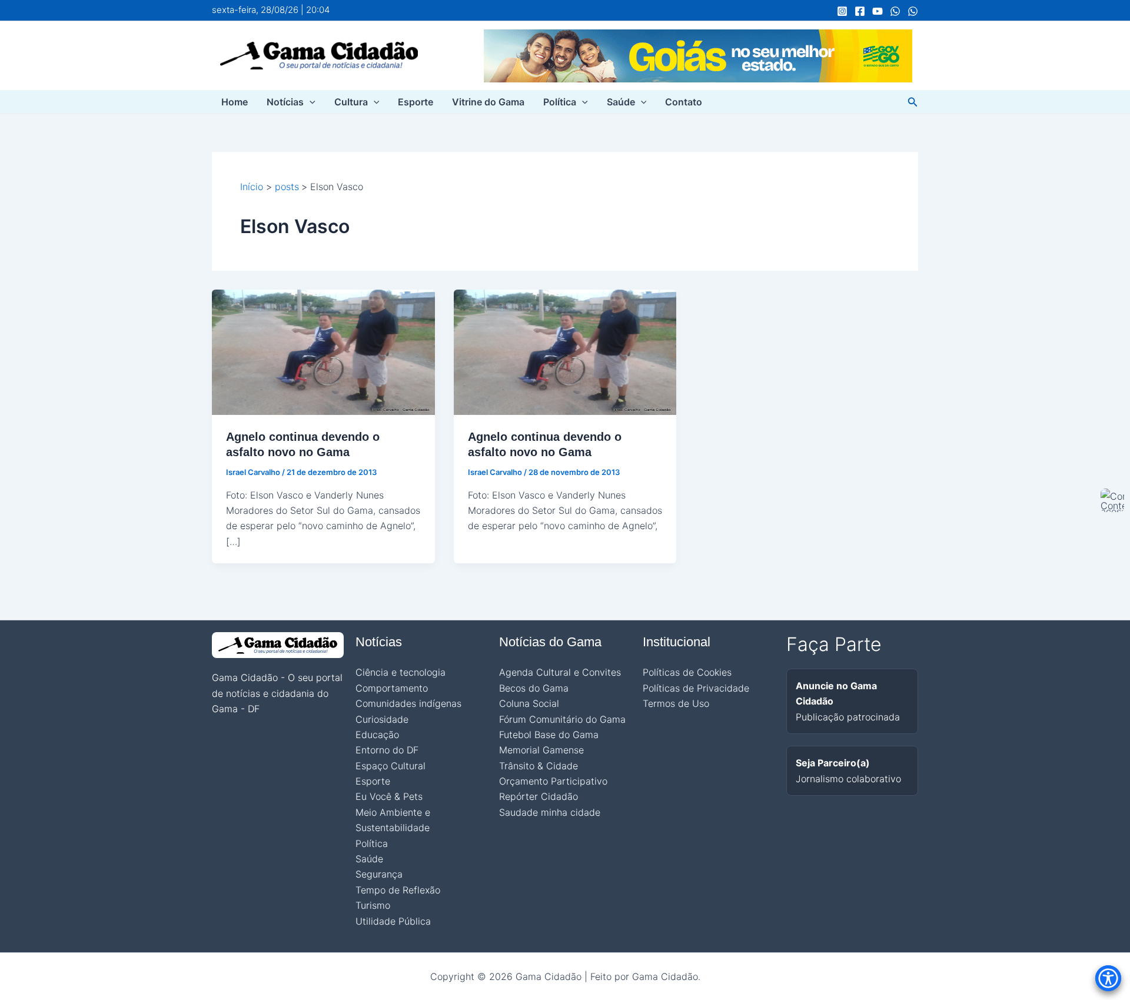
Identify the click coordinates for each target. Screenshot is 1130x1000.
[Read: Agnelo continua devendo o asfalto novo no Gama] (323, 351)
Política (559, 102)
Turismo (372, 905)
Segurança (379, 874)
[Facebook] (860, 11)
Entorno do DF (386, 750)
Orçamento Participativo (553, 781)
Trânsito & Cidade (538, 766)
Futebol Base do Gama (549, 734)
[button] (309, 102)
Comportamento (391, 688)
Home (234, 102)
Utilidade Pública (393, 921)
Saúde (621, 102)
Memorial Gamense (541, 750)
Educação (377, 734)
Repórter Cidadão (538, 796)
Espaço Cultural (390, 766)
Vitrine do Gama (488, 102)
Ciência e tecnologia (400, 672)
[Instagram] (842, 11)
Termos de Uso (676, 703)
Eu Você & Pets (389, 796)
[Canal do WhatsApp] (895, 11)
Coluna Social (529, 703)
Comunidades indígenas (408, 703)
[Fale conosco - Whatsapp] (913, 11)
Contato (683, 102)
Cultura (351, 102)
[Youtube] (877, 11)
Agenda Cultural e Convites (560, 672)
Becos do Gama (534, 688)
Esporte (415, 102)
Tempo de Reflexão (397, 890)
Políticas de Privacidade (696, 688)
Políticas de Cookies (687, 672)
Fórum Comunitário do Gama (562, 719)
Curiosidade (381, 719)
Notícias (285, 102)
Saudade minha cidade (549, 812)
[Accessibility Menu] (1108, 978)
